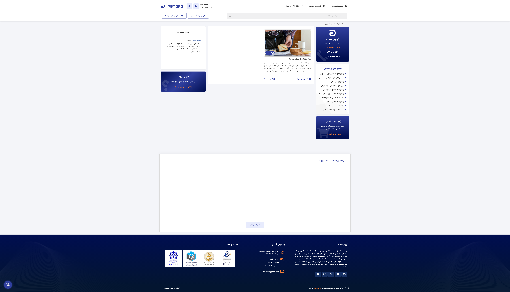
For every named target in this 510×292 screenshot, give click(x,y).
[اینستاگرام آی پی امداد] (325, 274)
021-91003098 (332, 57)
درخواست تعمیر (197, 16)
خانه (347, 24)
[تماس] (196, 6)
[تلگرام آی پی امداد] (338, 274)
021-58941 (332, 52)
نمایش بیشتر (255, 225)
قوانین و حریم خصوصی (172, 288)
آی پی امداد (317, 288)
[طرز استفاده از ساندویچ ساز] (287, 43)
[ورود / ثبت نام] (189, 6)
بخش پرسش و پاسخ (173, 16)
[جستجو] (230, 15)
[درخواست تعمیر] (8, 285)
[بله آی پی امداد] (344, 274)
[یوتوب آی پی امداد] (318, 274)
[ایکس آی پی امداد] (331, 274)
